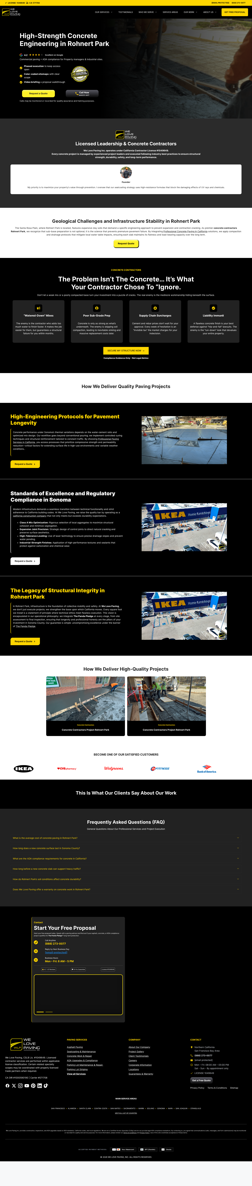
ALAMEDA (72, 1108)
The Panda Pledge (25, 626)
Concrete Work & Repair (79, 1056)
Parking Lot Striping (77, 1069)
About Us (208, 12)
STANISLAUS (195, 1108)
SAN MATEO (115, 1108)
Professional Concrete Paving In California (185, 231)
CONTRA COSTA (100, 1108)
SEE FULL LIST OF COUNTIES (126, 1113)
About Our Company (139, 1047)
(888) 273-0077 (238, 3)
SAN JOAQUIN (181, 1108)
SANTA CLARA (85, 1108)
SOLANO (150, 1108)
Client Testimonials (139, 1056)
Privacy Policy (197, 1087)
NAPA (170, 1108)
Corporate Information (140, 1065)
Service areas (170, 12)
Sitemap (234, 1087)
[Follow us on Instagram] (20, 1085)
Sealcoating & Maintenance (81, 1051)
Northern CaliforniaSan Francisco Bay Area (207, 1049)
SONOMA (161, 1108)
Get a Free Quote (201, 1080)
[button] (126, 838)
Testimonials (125, 12)
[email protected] (56, 952)
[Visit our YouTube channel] (27, 1085)
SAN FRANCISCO (58, 1108)
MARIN (141, 1108)
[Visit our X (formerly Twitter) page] (14, 1085)
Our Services (102, 12)
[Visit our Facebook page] (7, 1085)
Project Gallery (136, 1051)
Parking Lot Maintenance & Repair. (85, 1065)
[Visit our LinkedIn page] (39, 1085)
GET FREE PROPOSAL (234, 12)
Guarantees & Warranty (141, 1074)
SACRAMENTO (129, 1108)
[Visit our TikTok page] (46, 1085)
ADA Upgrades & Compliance (82, 1060)
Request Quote (126, 243)
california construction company (29, 516)
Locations (134, 1069)
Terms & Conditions (217, 1087)
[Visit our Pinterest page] (33, 1085)
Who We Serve (146, 12)
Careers (133, 1060)
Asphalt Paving (75, 1047)
